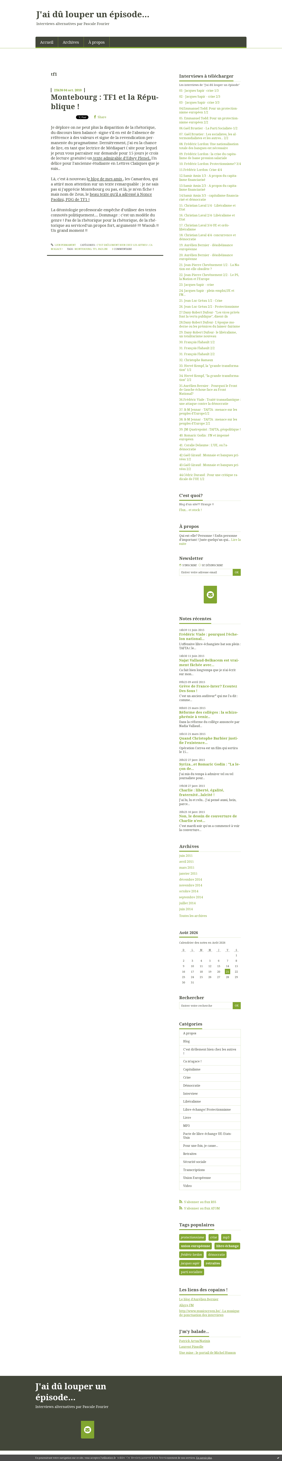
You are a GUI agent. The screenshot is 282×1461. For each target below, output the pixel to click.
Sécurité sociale (194, 1162)
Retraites (189, 1154)
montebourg (83, 249)
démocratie (216, 1254)
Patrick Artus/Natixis (194, 1341)
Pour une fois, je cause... (200, 1146)
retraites (213, 1263)
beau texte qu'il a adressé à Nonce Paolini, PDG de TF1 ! (101, 196)
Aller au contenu (14, 3)
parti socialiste (191, 1272)
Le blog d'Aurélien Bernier (199, 1299)
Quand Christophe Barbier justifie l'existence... (208, 740)
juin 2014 (186, 909)
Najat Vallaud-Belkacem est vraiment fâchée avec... (209, 662)
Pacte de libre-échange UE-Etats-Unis (207, 1136)
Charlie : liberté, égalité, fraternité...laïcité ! (201, 792)
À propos (96, 42)
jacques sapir (190, 1263)
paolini (103, 249)
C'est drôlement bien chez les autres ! (122, 245)
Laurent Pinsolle (191, 1347)
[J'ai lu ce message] (278, 1457)
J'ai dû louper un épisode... (92, 14)
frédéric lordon (191, 1254)
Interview (190, 1093)
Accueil (46, 42)
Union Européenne (197, 1178)
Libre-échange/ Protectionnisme (207, 1109)
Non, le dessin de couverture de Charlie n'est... (208, 818)
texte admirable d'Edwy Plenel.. (121, 158)
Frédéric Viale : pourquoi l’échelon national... (208, 636)
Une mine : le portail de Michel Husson (207, 1352)
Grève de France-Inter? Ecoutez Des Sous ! (208, 688)
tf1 (95, 249)
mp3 (226, 1237)
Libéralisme (192, 1101)
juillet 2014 (187, 903)
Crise (187, 1077)
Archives (71, 42)
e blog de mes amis (105, 178)
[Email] (210, 594)
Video (187, 1186)
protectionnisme (192, 1237)
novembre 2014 (190, 885)
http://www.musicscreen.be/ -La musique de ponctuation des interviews (209, 1313)
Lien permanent (65, 245)
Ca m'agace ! (192, 1061)
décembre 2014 (190, 880)
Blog (186, 1041)
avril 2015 (186, 862)
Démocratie (191, 1085)
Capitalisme (191, 1069)
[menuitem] (46, 42)
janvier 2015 (188, 874)
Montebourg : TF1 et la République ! (104, 101)
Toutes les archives (193, 916)
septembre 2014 (191, 897)
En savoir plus (204, 1457)
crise (213, 1237)
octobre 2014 (188, 891)
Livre (187, 1117)
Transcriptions (194, 1170)
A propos (189, 1033)
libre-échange (227, 1246)
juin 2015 (186, 856)
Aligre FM (186, 1305)
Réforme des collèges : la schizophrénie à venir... (208, 714)
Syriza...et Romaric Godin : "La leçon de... (209, 766)
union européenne (195, 1246)
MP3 (186, 1126)
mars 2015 (186, 868)
